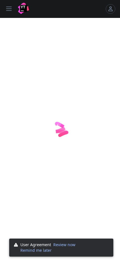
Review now (64, 244)
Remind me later (36, 250)
